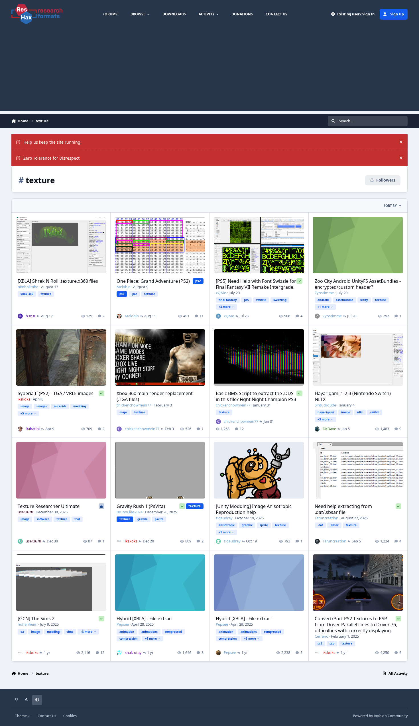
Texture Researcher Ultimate (49, 506)
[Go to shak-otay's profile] (119, 652)
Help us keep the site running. (52, 142)
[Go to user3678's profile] (20, 541)
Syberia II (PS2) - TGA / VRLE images (55, 393)
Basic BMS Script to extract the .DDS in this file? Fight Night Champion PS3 (256, 396)
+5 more (26, 413)
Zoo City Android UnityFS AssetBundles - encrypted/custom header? (358, 284)
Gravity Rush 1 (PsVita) (141, 506)
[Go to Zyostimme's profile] (317, 316)
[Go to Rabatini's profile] (20, 429)
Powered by (380, 715)
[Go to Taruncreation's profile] (317, 541)
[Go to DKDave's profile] (317, 429)
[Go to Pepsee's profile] (218, 652)
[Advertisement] (209, 71)
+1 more (323, 307)
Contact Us (47, 715)
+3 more (225, 307)
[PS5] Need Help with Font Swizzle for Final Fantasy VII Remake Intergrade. (256, 284)
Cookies (70, 715)
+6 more (151, 638)
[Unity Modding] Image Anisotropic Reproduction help (254, 509)
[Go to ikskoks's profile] (119, 541)
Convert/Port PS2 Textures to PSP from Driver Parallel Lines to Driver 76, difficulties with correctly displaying (356, 624)
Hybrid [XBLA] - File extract (145, 618)
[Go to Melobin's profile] (119, 316)
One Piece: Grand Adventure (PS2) (153, 281)
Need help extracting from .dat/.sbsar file (343, 509)
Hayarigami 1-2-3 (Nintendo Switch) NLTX (353, 396)
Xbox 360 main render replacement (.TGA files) (155, 396)
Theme (21, 715)
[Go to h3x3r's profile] (20, 316)
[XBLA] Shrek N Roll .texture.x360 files (58, 281)
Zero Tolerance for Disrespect (51, 158)
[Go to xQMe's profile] (218, 316)
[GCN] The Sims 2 (36, 618)
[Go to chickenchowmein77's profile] (119, 429)
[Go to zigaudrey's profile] (218, 541)
